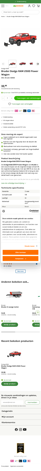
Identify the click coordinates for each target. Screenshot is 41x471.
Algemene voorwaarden (16, 466)
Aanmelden (32, 402)
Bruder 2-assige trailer (10, 307)
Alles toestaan (20, 252)
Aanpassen (19, 258)
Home (3, 16)
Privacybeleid (5, 466)
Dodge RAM (5, 68)
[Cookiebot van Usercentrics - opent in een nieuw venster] (29, 211)
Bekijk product (10, 324)
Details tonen (29, 246)
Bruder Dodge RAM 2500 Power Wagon (13, 367)
